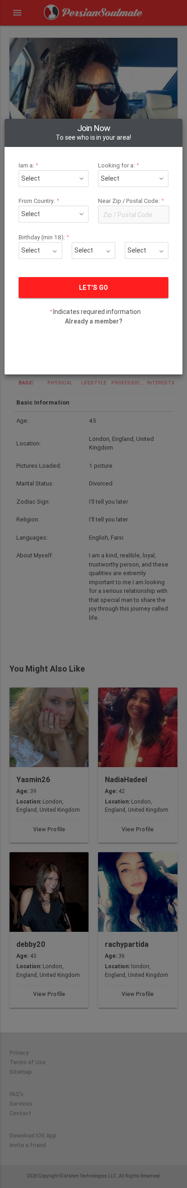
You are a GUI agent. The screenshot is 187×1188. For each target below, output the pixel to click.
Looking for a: (118, 165)
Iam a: (29, 165)
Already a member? (93, 321)
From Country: (39, 201)
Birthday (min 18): (44, 237)
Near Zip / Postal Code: (131, 201)
